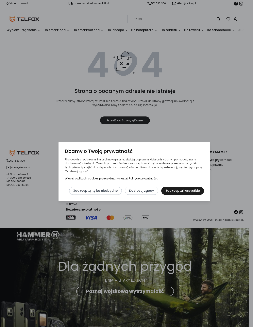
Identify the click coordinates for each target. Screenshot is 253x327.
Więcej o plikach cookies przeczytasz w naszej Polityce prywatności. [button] (111, 178)
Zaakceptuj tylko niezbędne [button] (95, 190)
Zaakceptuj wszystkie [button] (182, 190)
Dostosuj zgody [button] (141, 190)
